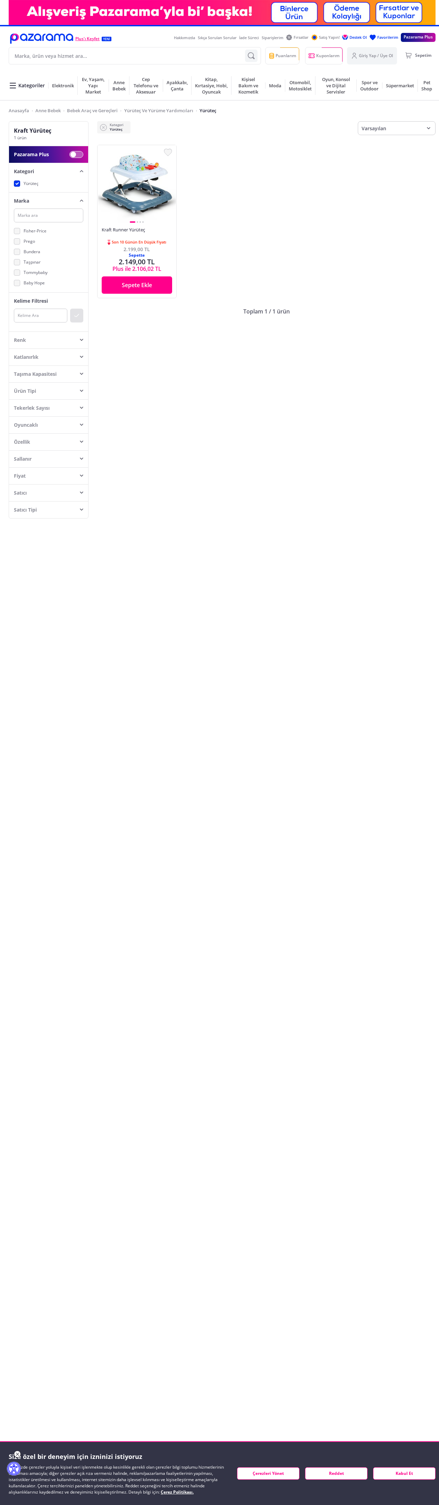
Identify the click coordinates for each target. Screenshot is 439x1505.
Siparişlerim (273, 37)
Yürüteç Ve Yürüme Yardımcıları (158, 110)
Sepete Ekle (137, 285)
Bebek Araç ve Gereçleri (92, 110)
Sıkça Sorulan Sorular (217, 37)
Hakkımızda (184, 37)
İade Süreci (249, 37)
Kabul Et (404, 1473)
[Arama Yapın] (251, 56)
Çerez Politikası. (177, 1492)
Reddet (336, 1473)
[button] (42, 39)
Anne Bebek (48, 110)
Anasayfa (19, 110)
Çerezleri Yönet (268, 1473)
